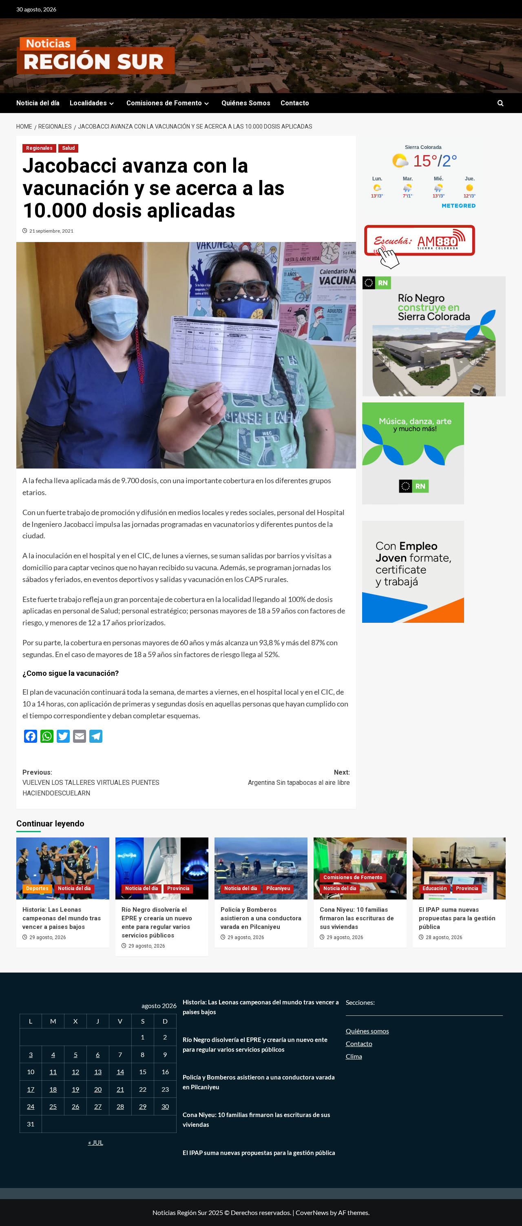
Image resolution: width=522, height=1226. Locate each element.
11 (53, 1071)
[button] (500, 103)
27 (98, 1106)
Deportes (37, 888)
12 (75, 1071)
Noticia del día (38, 103)
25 (53, 1106)
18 (53, 1089)
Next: (298, 777)
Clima (354, 1056)
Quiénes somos (367, 1031)
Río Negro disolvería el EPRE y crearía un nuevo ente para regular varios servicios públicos (255, 1044)
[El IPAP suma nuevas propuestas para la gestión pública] (459, 868)
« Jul (95, 1142)
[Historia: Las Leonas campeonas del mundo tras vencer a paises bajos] (62, 868)
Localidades (88, 103)
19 (75, 1089)
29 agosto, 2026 (47, 937)
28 (120, 1106)
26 (75, 1106)
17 (30, 1089)
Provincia (178, 888)
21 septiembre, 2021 (51, 231)
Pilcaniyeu (278, 888)
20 (98, 1089)
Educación (434, 888)
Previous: (90, 782)
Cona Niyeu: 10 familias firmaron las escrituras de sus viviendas (357, 918)
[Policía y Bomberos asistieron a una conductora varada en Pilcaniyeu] (261, 868)
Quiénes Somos (245, 103)
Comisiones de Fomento (164, 103)
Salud (68, 148)
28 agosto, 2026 (444, 937)
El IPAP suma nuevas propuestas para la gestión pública (457, 918)
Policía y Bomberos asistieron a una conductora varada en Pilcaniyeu (261, 918)
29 (142, 1106)
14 (120, 1071)
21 (120, 1089)
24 (30, 1106)
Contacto (295, 103)
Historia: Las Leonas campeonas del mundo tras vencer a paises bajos (61, 918)
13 (98, 1071)
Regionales (39, 148)
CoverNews (312, 1212)
